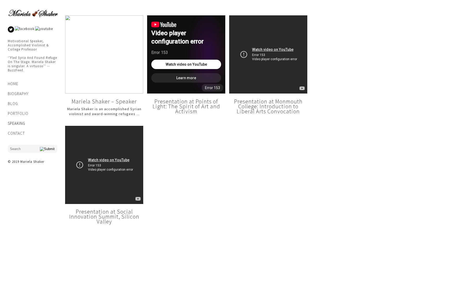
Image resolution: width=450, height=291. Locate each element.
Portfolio (18, 113)
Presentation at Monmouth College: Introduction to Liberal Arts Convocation (268, 106)
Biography (18, 93)
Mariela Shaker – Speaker (104, 101)
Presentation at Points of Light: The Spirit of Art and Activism (186, 106)
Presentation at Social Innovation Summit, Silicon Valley (104, 216)
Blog (13, 103)
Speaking (16, 123)
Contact (16, 133)
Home (13, 83)
